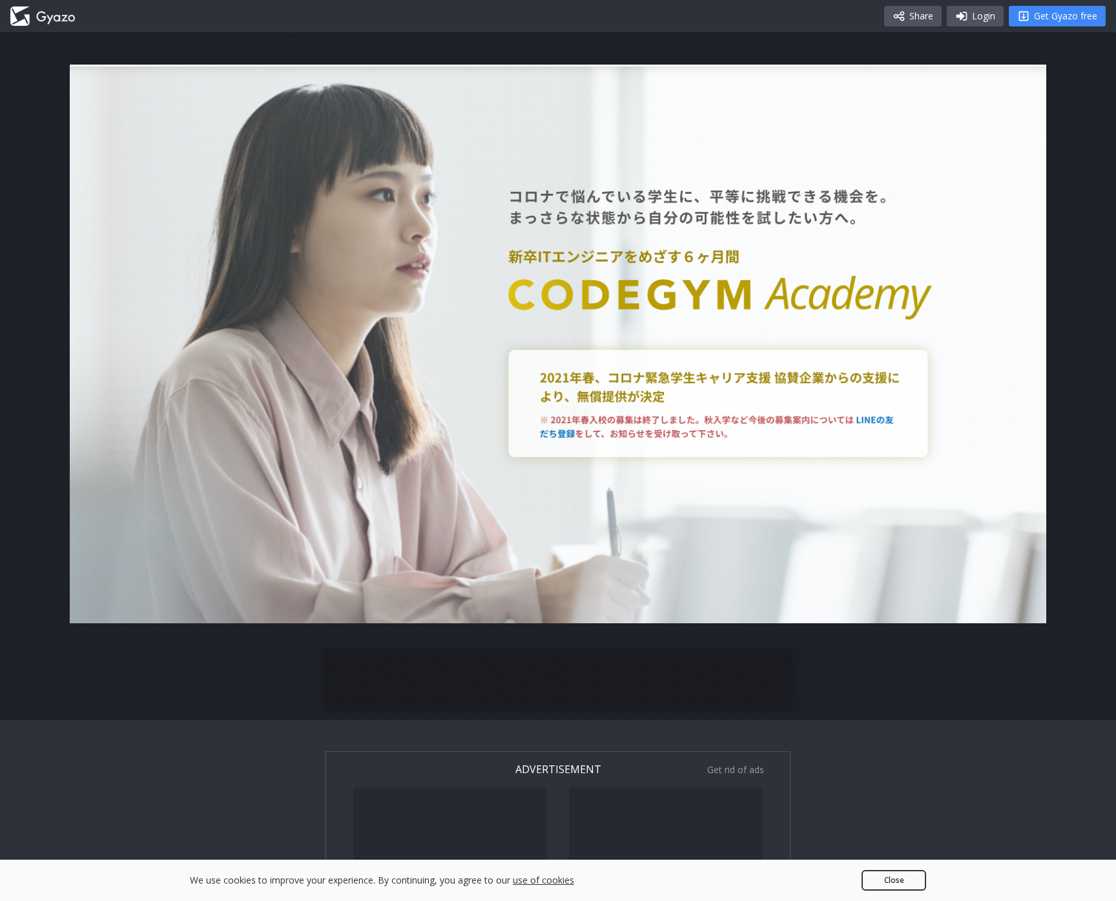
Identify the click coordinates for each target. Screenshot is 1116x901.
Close (894, 880)
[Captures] (42, 16)
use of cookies (543, 880)
